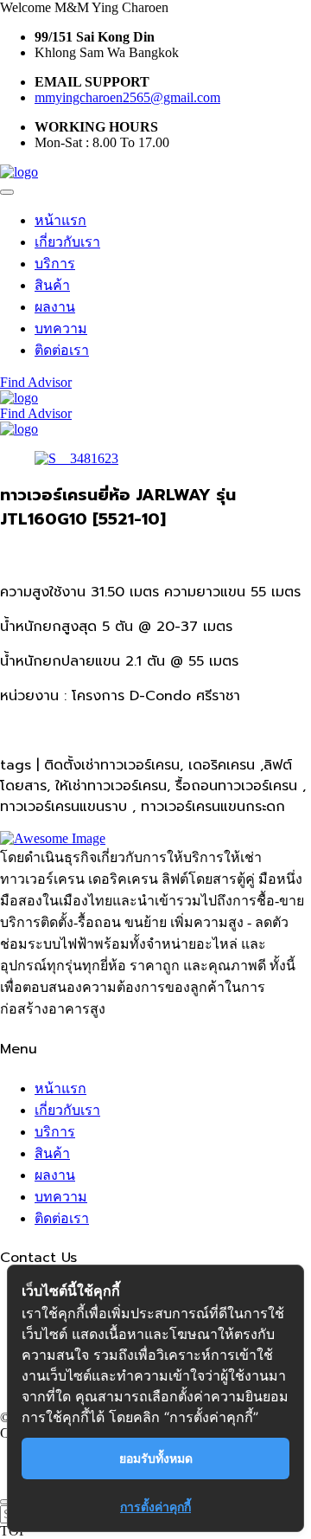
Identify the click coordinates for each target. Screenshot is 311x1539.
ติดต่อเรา (62, 350)
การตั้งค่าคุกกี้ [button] (155, 1506)
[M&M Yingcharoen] (19, 171)
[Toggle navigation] (7, 192)
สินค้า (52, 285)
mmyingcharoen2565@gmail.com (127, 97)
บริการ (55, 263)
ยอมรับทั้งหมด (156, 1458)
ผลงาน (55, 306)
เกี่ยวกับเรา (67, 242)
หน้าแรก (60, 220)
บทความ (61, 328)
